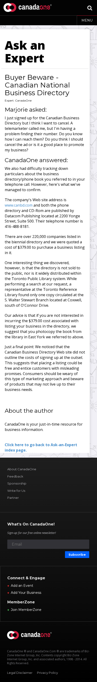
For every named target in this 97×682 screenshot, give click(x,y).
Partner (13, 498)
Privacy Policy (47, 673)
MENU (87, 20)
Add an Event (22, 586)
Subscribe (77, 554)
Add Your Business (26, 593)
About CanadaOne (21, 469)
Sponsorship (16, 483)
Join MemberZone (26, 610)
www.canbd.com (18, 205)
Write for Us (16, 490)
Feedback (15, 476)
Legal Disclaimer (19, 673)
